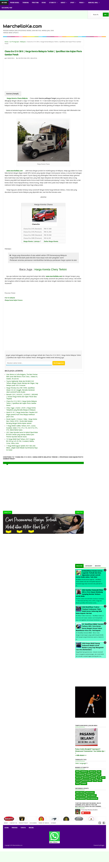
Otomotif (52, 2)
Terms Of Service (43, 823)
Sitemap (53, 823)
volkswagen (80, 774)
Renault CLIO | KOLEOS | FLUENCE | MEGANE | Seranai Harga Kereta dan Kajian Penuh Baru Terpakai (22, 397)
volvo (78, 780)
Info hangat (91, 795)
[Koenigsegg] (66, 820)
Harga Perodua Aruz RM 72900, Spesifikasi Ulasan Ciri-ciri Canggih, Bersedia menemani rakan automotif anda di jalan (20, 390)
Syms (99, 780)
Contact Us (30, 822)
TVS (98, 777)
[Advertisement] (43, 75)
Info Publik (80, 792)
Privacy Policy (23, 823)
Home (5, 2)
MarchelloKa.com (22, 26)
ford (98, 771)
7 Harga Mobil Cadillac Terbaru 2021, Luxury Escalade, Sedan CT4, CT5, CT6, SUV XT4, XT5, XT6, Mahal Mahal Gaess (22, 428)
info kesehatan (92, 798)
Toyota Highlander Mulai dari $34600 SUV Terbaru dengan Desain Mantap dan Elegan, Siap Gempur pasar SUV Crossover (22, 383)
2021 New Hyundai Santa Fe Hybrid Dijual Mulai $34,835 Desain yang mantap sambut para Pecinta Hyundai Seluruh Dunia (22, 434)
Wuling (31, 828)
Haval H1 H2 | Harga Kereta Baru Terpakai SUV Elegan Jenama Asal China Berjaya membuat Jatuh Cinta (21, 414)
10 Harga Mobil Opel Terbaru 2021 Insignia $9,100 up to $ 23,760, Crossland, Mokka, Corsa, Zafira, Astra (20, 441)
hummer (83, 783)
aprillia (92, 771)
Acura (7, 828)
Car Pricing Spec (24, 58)
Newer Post (7, 512)
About (6, 823)
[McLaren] (54, 820)
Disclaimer (33, 823)
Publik (81, 2)
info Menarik (80, 798)
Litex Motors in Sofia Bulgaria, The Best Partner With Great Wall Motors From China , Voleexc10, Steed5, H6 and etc (22, 376)
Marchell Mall (93, 2)
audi (94, 774)
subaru (88, 774)
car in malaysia (10, 298)
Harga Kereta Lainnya (32, 241)
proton (78, 777)
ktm (95, 780)
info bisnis (90, 792)
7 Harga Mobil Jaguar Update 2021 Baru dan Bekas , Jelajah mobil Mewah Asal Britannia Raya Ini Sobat (22, 448)
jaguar (93, 777)
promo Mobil (14, 2)
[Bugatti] (9, 820)
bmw (77, 771)
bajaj (77, 783)
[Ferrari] (41, 820)
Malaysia (34, 58)
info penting (80, 795)
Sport (72, 2)
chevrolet (84, 771)
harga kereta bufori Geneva (13, 300)
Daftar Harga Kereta (51, 241)
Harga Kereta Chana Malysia (17, 98)
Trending (25, 2)
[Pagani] (79, 820)
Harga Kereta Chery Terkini (50, 269)
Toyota (23, 828)
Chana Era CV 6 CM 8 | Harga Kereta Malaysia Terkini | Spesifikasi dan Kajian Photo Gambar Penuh (21, 403)
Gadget (63, 2)
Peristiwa (35, 2)
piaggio (86, 777)
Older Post (79, 512)
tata (103, 777)
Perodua (14, 828)
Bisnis (44, 2)
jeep (99, 774)
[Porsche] (91, 820)
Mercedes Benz (87, 780)
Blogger (102, 845)
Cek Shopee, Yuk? (7, 8)
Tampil (15, 94)
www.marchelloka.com (14, 171)
